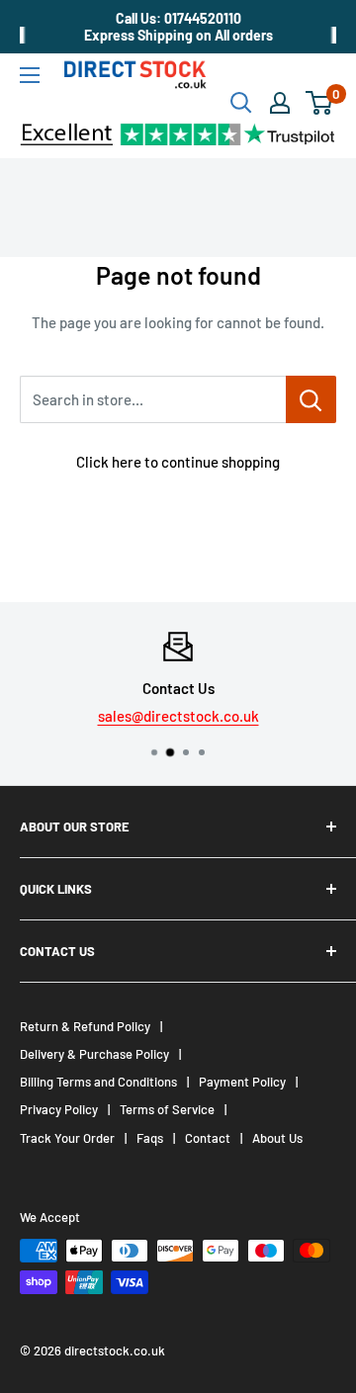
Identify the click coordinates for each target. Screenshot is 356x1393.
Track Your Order (67, 1138)
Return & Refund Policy (85, 1026)
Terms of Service (167, 1109)
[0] (320, 103)
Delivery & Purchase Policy (94, 1054)
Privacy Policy (59, 1109)
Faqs (149, 1138)
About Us (277, 1138)
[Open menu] (30, 75)
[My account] (280, 103)
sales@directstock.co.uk (178, 716)
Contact (207, 1138)
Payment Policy (242, 1081)
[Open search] (241, 103)
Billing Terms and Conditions (98, 1081)
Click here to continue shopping (178, 462)
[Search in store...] (311, 399)
